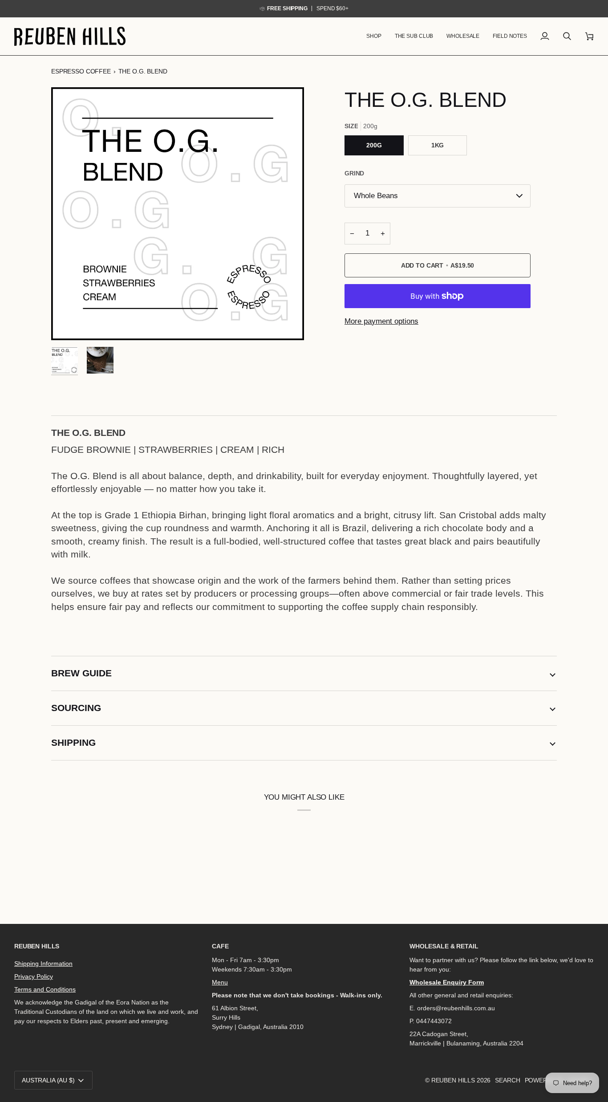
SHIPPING (73, 742)
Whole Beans (376, 195)
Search (507, 1080)
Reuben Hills (453, 1080)
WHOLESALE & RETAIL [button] (443, 946)
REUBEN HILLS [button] (36, 946)
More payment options (381, 321)
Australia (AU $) (48, 1080)
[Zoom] (177, 213)
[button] (374, 36)
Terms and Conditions (45, 989)
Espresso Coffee (81, 71)
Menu (220, 982)
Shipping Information (43, 963)
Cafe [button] (220, 946)
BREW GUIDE (81, 673)
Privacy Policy (33, 976)
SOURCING (76, 708)
